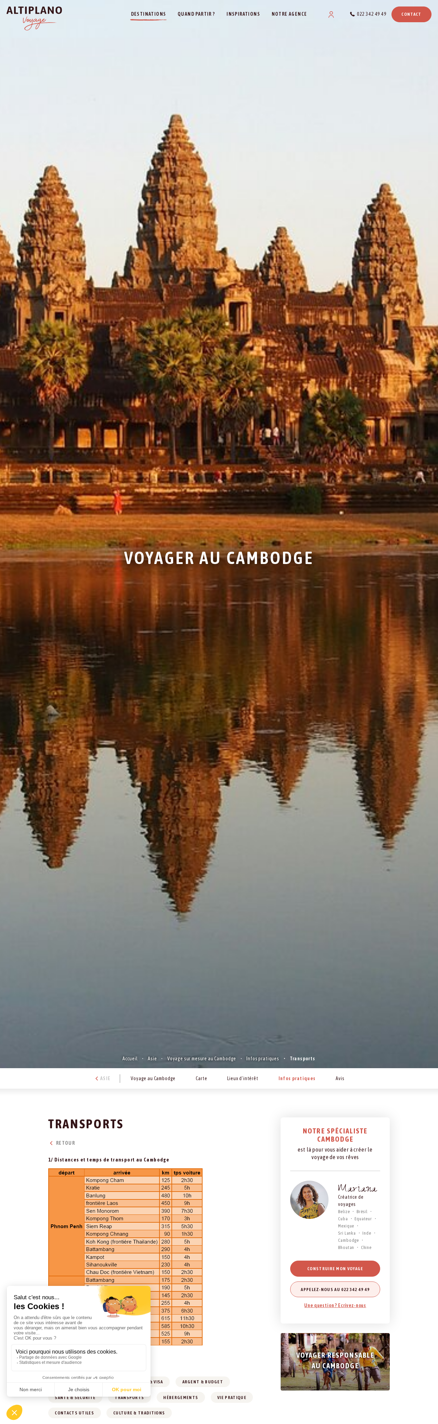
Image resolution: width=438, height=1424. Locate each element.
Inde (366, 1233)
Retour (65, 1143)
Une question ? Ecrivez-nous (335, 1305)
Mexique (346, 1225)
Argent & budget (202, 1381)
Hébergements (180, 1397)
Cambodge (348, 1240)
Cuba (343, 1218)
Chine (366, 1247)
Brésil (362, 1211)
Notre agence (289, 14)
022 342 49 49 (372, 14)
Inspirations (243, 14)
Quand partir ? (196, 14)
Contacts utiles (74, 1412)
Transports (129, 1397)
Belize (344, 1211)
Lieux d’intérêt (242, 1078)
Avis (340, 1078)
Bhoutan (346, 1247)
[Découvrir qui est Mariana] (309, 1200)
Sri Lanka (347, 1233)
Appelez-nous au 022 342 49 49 (335, 1289)
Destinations (148, 14)
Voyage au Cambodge (153, 1078)
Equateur (363, 1218)
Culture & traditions (139, 1412)
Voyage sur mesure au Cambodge (201, 1058)
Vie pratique (231, 1397)
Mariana (357, 1190)
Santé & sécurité (75, 1397)
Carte (201, 1078)
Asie (152, 1058)
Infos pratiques (262, 1058)
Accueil (130, 1058)
